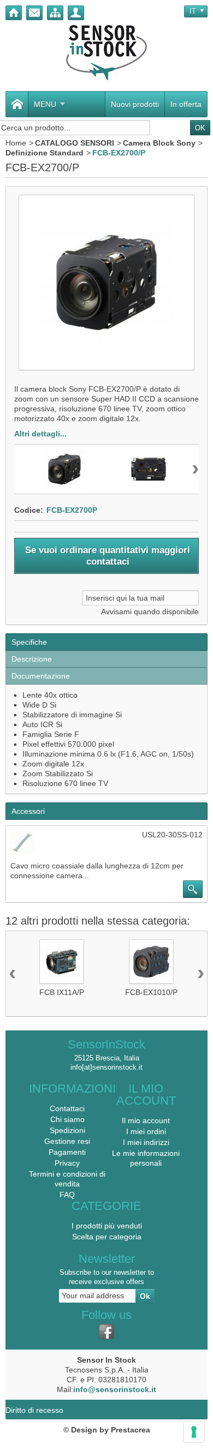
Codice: (28, 510)
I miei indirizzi (146, 1142)
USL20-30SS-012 (172, 834)
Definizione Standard (44, 152)
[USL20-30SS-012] (22, 842)
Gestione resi (67, 1141)
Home (15, 143)
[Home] (13, 13)
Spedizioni (67, 1130)
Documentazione (40, 675)
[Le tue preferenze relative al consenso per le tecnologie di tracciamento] (194, 1432)
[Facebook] (106, 1331)
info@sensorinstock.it (114, 1389)
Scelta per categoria (106, 1236)
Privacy (67, 1163)
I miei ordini (146, 1131)
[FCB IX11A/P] (62, 962)
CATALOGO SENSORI (74, 143)
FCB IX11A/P (61, 992)
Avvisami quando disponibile (150, 611)
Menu (45, 104)
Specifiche (29, 642)
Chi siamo (67, 1119)
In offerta (186, 104)
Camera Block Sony (159, 143)
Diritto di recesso (34, 1410)
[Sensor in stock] (106, 52)
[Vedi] (193, 889)
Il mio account (146, 1120)
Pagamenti (67, 1152)
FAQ (67, 1194)
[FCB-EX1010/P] (151, 962)
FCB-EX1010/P (151, 992)
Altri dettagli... (40, 433)
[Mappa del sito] (55, 13)
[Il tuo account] (76, 13)
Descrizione (31, 659)
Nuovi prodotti (135, 104)
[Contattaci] (34, 13)
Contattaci (67, 1108)
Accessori (28, 811)
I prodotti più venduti (107, 1225)
